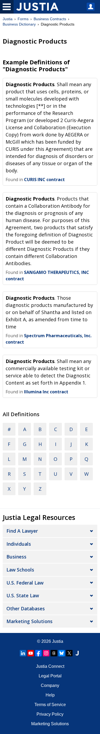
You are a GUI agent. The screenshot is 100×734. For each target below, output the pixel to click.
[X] (69, 653)
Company (50, 685)
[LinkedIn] (23, 653)
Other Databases (25, 608)
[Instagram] (46, 653)
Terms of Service (50, 704)
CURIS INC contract (44, 179)
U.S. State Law (22, 595)
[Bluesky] (61, 653)
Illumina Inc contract (46, 392)
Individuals (18, 544)
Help (50, 695)
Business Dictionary (19, 24)
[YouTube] (30, 653)
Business (16, 556)
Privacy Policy (50, 714)
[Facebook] (38, 653)
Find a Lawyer (22, 531)
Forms (23, 19)
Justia (8, 19)
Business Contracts (50, 19)
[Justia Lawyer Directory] (77, 653)
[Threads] (54, 653)
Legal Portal (50, 676)
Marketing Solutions (29, 621)
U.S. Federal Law (24, 582)
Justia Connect (50, 666)
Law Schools (20, 569)
